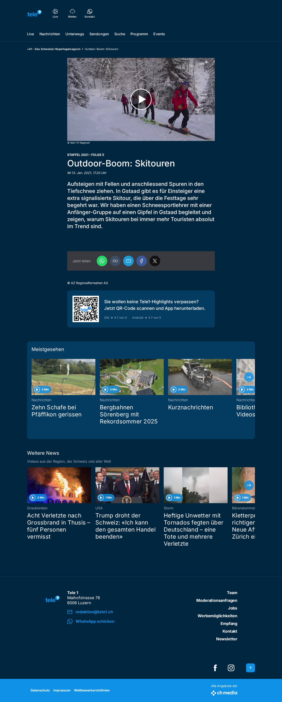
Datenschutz (40, 690)
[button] (115, 261)
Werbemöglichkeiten (217, 615)
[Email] (128, 261)
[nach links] (33, 377)
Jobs (232, 608)
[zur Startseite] (34, 13)
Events (159, 34)
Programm (139, 34)
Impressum (61, 690)
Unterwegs (74, 34)
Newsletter (226, 639)
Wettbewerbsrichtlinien (92, 690)
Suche (119, 34)
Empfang (229, 623)
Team (232, 592)
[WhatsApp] (102, 261)
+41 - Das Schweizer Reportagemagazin (53, 49)
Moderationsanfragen (216, 600)
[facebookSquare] (215, 667)
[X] (155, 261)
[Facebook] (141, 261)
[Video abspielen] (141, 99)
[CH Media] (224, 692)
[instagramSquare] (231, 667)
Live (30, 34)
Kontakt (230, 631)
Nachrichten (49, 34)
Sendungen (99, 34)
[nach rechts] (249, 377)
